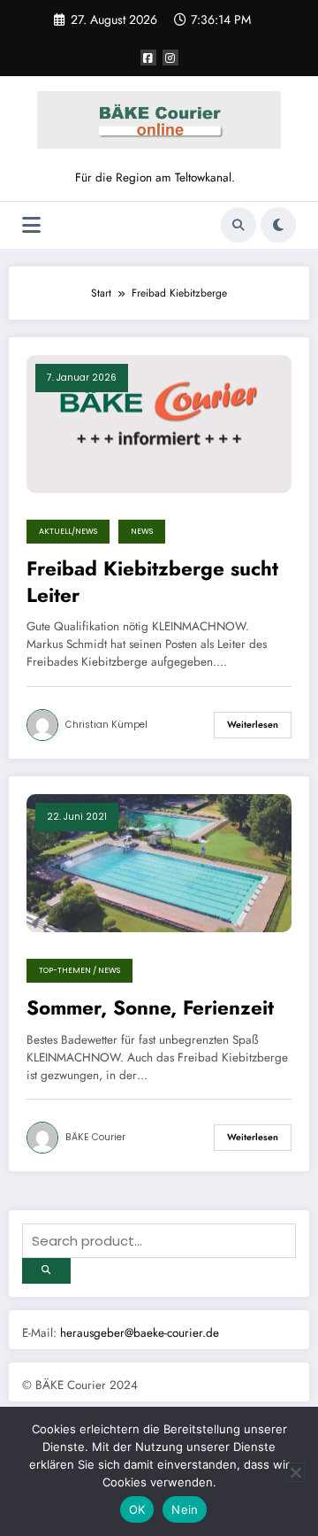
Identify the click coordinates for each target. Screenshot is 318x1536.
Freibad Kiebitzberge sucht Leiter (152, 582)
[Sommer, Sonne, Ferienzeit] (159, 862)
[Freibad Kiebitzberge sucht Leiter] (159, 423)
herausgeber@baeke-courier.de (139, 1332)
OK (137, 1509)
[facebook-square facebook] (148, 58)
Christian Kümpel (106, 724)
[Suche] (238, 225)
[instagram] (170, 58)
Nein (184, 1509)
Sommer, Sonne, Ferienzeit (150, 1008)
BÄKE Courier (95, 1137)
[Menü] (31, 225)
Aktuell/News (68, 531)
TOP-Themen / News (79, 970)
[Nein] (295, 1472)
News (142, 531)
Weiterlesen (252, 724)
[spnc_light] (278, 225)
